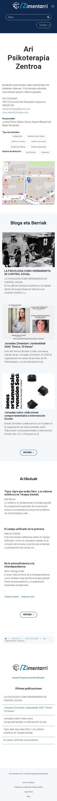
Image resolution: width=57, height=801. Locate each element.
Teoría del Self (27, 597)
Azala (6, 639)
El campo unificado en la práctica (24, 529)
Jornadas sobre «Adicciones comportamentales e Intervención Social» (24, 415)
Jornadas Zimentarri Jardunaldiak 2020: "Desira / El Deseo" (25, 345)
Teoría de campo (11, 597)
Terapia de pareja (18, 147)
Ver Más (27, 452)
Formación (17, 136)
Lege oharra (28, 792)
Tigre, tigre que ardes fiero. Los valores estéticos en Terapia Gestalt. (28, 493)
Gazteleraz (31, 152)
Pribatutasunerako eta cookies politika (28, 787)
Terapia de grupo (38, 142)
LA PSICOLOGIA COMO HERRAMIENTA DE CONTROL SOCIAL (27, 272)
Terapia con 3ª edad (35, 136)
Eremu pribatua (28, 782)
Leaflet (41, 203)
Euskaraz (45, 152)
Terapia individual (39, 147)
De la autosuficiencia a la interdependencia (19, 565)
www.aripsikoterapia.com (15, 112)
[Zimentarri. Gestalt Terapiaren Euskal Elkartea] (30, 5)
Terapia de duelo (18, 142)
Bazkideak (15, 639)
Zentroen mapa (31, 639)
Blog (28, 796)
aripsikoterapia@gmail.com (16, 108)
